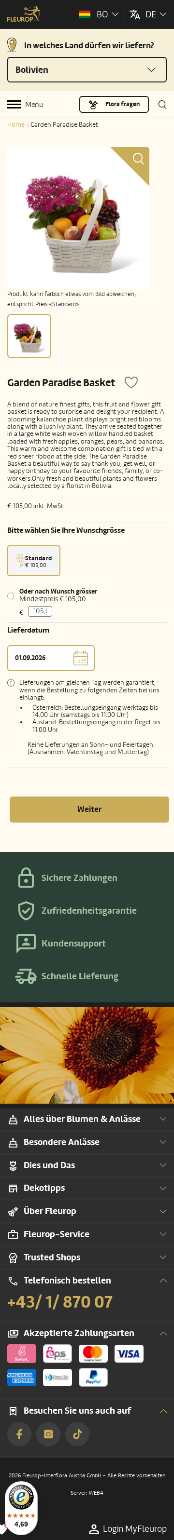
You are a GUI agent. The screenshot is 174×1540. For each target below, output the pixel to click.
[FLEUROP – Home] (24, 15)
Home (16, 125)
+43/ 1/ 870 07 (60, 1302)
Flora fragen (122, 104)
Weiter (89, 809)
